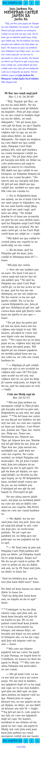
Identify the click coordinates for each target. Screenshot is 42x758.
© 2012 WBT (21, 747)
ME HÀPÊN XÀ (12, 2)
